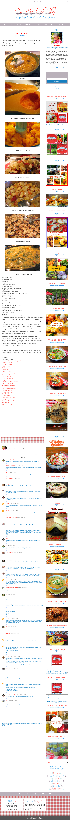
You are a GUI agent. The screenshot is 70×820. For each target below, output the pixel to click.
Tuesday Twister (6, 395)
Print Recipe (5, 347)
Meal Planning (18, 24)
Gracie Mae (8, 503)
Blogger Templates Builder (36, 817)
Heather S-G (8, 566)
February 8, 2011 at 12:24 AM (13, 560)
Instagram (15, 807)
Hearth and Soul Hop (7, 402)
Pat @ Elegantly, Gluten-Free (11, 517)
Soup (22, 440)
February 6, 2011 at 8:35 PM (12, 472)
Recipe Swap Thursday (8, 380)
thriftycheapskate (9, 529)
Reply (6, 463)
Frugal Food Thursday (7, 374)
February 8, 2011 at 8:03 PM (14, 618)
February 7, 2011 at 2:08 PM (12, 538)
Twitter (15, 806)
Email (14, 803)
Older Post (13, 454)
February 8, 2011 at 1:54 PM (12, 594)
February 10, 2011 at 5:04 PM (14, 639)
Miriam (7, 560)
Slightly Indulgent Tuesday (8, 399)
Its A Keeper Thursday (7, 378)
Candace (7, 490)
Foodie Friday (5, 369)
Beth (6, 626)
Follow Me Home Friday (8, 371)
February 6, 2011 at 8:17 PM (19, 465)
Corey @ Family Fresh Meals (11, 694)
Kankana (7, 604)
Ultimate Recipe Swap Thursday (10, 381)
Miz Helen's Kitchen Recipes (41, 24)
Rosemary (7, 496)
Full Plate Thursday (7, 364)
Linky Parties (28, 24)
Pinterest (15, 809)
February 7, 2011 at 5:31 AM (14, 496)
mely (6, 645)
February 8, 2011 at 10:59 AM (15, 579)
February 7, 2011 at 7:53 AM (15, 503)
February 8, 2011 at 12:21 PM (22, 587)
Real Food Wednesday (7, 387)
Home (5, 24)
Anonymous (8, 579)
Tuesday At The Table (7, 392)
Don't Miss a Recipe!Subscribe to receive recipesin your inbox (57, 75)
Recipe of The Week (7, 362)
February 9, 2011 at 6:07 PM (12, 626)
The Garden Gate (55, 24)
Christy (7, 572)
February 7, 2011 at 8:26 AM (14, 510)
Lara (6, 700)
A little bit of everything (10, 465)
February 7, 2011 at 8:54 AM (21, 517)
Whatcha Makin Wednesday (9, 385)
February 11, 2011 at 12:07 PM (15, 656)
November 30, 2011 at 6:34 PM (21, 694)
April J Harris (8, 656)
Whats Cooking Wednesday (9, 388)
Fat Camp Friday (6, 367)
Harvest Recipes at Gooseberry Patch (11, 361)
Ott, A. (7, 538)
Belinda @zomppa (9, 478)
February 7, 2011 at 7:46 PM (17, 552)
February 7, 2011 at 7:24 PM (12, 545)
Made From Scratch (7, 393)
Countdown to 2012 (7, 404)
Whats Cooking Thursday (8, 373)
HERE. (30, 809)
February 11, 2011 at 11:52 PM (14, 668)
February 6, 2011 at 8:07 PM (20, 459)
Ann (6, 472)
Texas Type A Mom (9, 552)
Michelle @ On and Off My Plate (12, 587)
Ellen (6, 545)
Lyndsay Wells (8, 484)
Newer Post (31, 454)
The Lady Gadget (40, 818)
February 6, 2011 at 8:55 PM (15, 484)
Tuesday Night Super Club (8, 400)
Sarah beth (8, 668)
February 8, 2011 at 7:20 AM (13, 572)
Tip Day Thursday (6, 376)
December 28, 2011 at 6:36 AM (12, 700)
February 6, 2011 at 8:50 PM (17, 478)
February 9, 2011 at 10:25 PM (15, 633)
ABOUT (10, 24)
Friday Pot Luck (6, 366)
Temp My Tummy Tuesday (8, 397)
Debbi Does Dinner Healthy (11, 459)
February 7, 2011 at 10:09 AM (11, 523)
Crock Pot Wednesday (7, 383)
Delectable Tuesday (7, 390)
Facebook (15, 805)
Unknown (7, 510)
